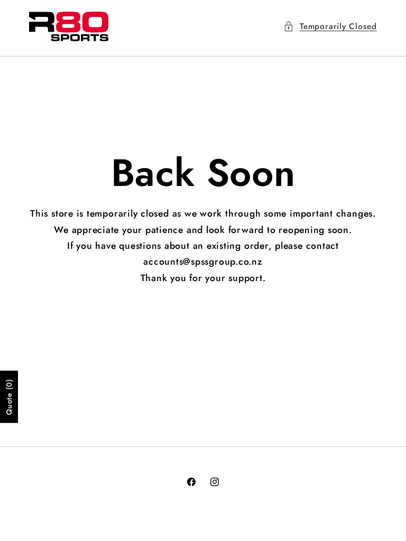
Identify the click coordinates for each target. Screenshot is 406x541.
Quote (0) (9, 396)
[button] (330, 27)
